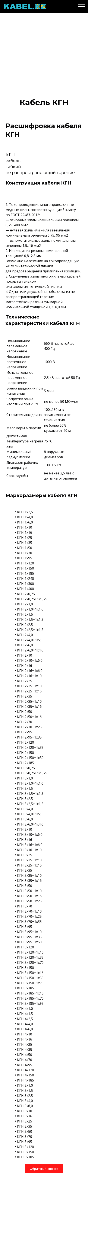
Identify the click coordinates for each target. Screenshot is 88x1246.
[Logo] (24, 6)
